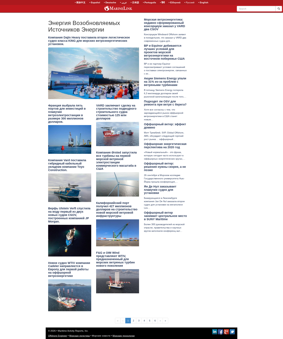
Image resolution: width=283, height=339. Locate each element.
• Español (94, 2)
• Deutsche (110, 2)
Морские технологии (124, 335)
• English (203, 2)
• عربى (123, 2)
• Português (149, 2)
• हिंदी (162, 2)
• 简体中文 (80, 2)
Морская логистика (79, 335)
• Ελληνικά (174, 2)
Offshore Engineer (57, 335)
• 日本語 (135, 2)
